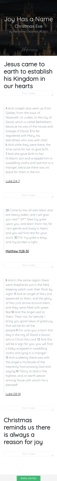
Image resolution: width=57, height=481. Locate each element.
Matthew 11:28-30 (17, 251)
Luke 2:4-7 (13, 181)
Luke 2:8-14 (13, 394)
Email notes (28, 478)
